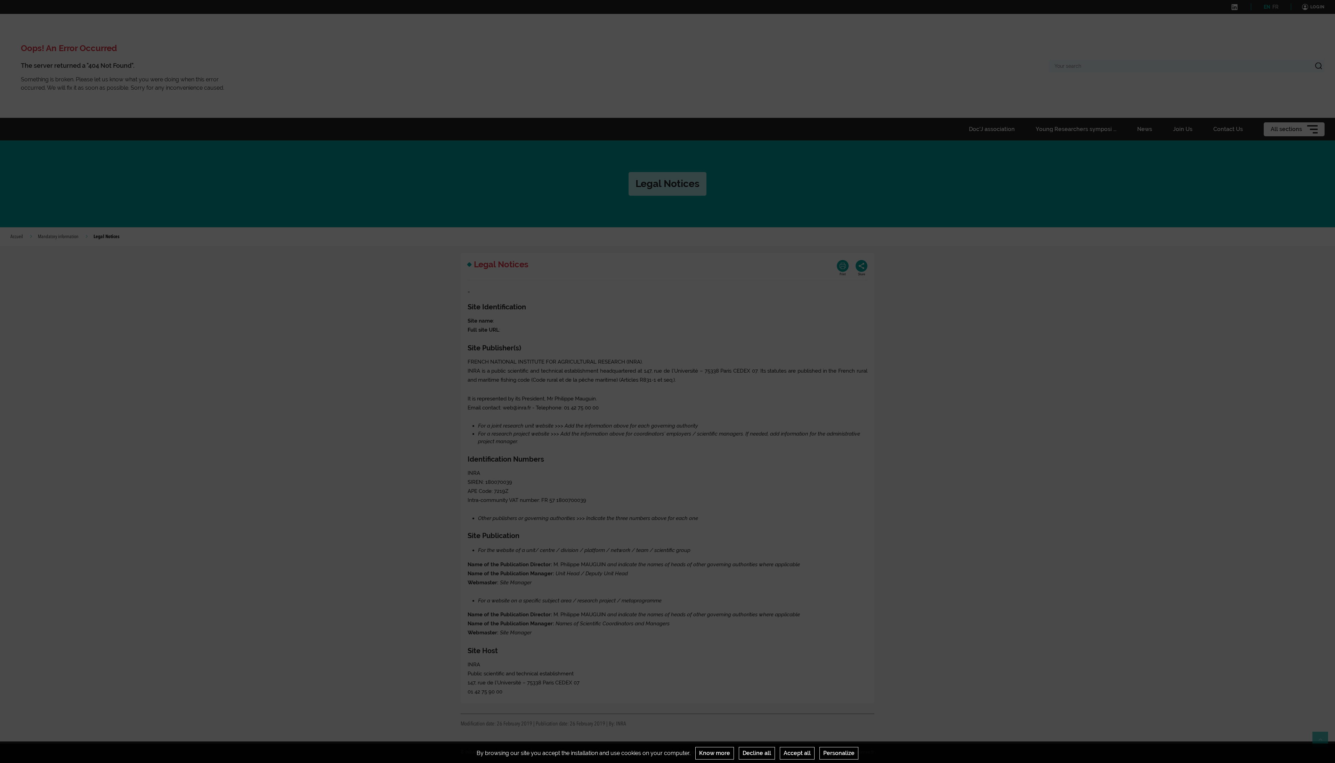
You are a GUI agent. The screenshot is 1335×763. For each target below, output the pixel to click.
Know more (714, 753)
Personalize (839, 753)
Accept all (797, 753)
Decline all (757, 753)
